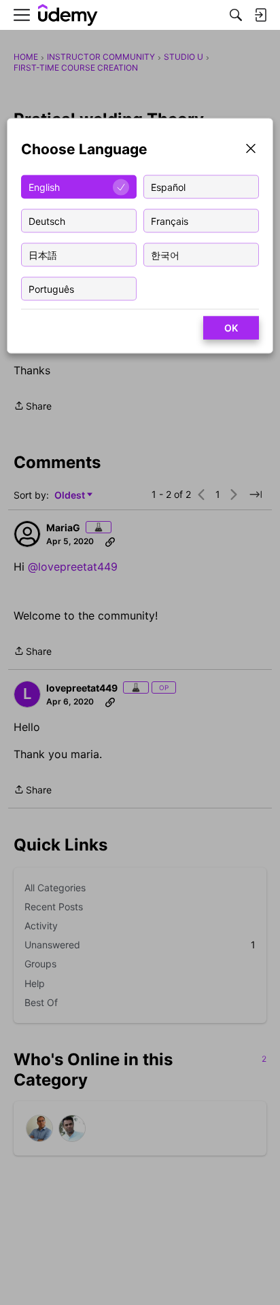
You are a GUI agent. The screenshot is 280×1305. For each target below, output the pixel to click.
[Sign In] (260, 15)
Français (169, 220)
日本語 (43, 254)
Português (51, 288)
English (44, 186)
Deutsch (47, 220)
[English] (68, 15)
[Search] (236, 15)
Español (168, 186)
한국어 (165, 254)
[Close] (251, 150)
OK (231, 328)
